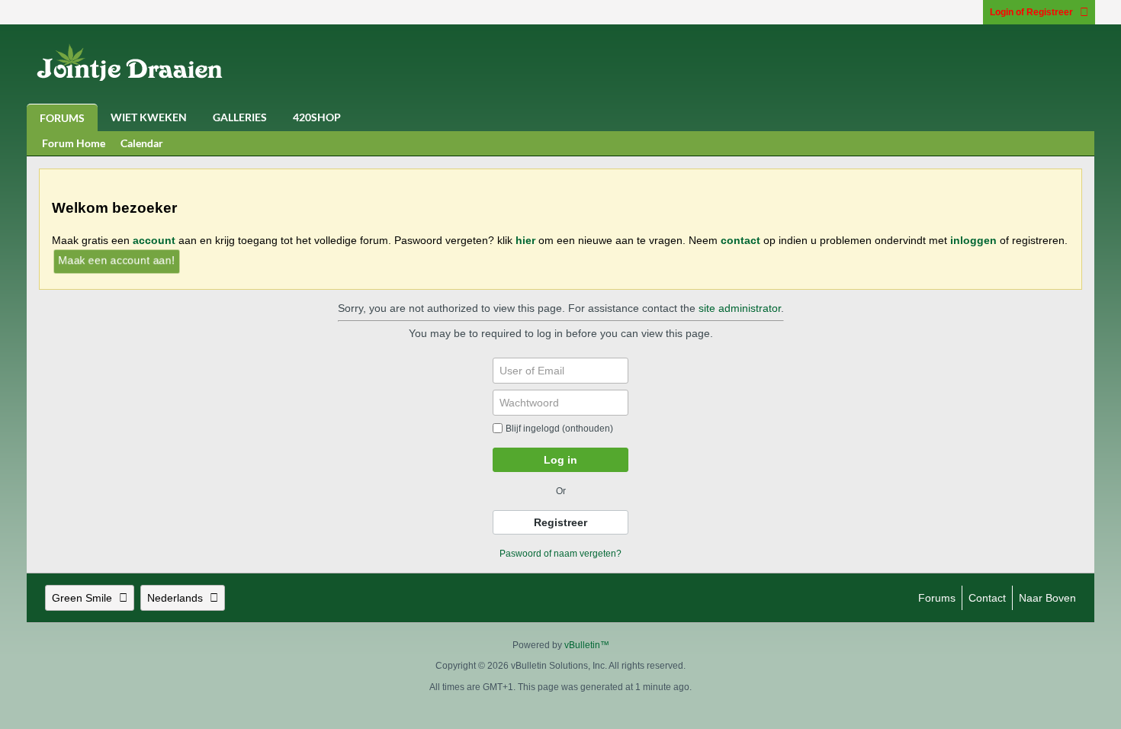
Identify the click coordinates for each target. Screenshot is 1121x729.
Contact (987, 598)
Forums (62, 117)
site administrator (740, 308)
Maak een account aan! (116, 259)
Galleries (240, 117)
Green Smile (82, 598)
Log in (560, 460)
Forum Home (73, 142)
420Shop (317, 117)
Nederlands (175, 598)
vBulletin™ (586, 645)
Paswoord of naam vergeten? (560, 553)
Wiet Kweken (149, 117)
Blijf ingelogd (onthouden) (559, 428)
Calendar (141, 142)
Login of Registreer (1031, 12)
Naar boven (1047, 598)
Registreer (560, 522)
